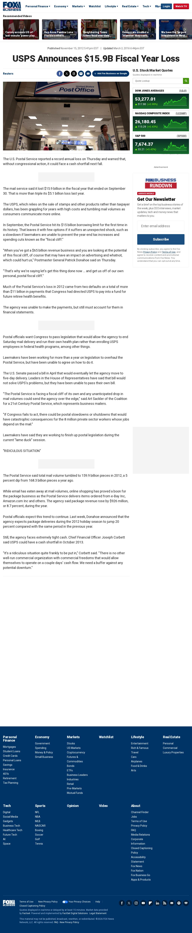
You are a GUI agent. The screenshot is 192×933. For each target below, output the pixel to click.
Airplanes (136, 761)
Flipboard (150, 903)
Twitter (67, 74)
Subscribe (161, 239)
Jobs (134, 816)
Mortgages (9, 746)
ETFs (70, 770)
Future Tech (10, 834)
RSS (165, 903)
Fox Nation (137, 870)
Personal (168, 743)
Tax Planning (10, 782)
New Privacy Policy (48, 901)
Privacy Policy (150, 252)
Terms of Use (169, 252)
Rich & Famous (139, 747)
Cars (133, 756)
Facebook (60, 74)
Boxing (39, 830)
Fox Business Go (140, 875)
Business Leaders (77, 774)
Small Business (44, 756)
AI (4, 839)
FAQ (133, 830)
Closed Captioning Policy (32, 906)
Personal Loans (12, 760)
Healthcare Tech (12, 830)
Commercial (170, 747)
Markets (77, 6)
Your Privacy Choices (80, 901)
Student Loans (11, 751)
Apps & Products (141, 879)
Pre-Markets (74, 788)
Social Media (10, 816)
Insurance (9, 769)
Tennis (39, 843)
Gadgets (8, 821)
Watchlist (95, 6)
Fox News (136, 866)
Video (103, 806)
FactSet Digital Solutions (75, 913)
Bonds (70, 765)
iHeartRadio (186, 903)
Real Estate (129, 6)
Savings (7, 764)
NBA (37, 816)
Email (88, 74)
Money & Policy (44, 752)
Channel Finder (140, 812)
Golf (37, 839)
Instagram (136, 903)
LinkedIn (157, 903)
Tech (145, 6)
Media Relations (140, 834)
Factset (26, 913)
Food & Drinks (139, 765)
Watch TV (181, 6)
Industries (73, 779)
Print (81, 74)
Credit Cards (10, 755)
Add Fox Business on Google (112, 73)
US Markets (74, 747)
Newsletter (172, 903)
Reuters (8, 73)
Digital (6, 812)
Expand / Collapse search (157, 6)
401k (6, 773)
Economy (60, 6)
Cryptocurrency (76, 752)
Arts (133, 770)
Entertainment (139, 743)
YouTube (143, 903)
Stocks (71, 743)
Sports (40, 806)
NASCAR (40, 825)
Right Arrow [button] (185, 29)
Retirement (9, 778)
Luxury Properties (173, 752)
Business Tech (11, 825)
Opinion (73, 806)
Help (97, 901)
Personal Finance (37, 6)
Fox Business (12, 6)
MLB (37, 821)
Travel (134, 752)
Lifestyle (110, 6)
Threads (74, 74)
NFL (37, 812)
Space (6, 843)
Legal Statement (97, 913)
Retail (70, 783)
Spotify (179, 903)
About (135, 806)
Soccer (39, 834)
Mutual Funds (75, 792)
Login (166, 6)
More (158, 6)
